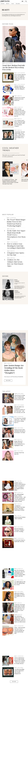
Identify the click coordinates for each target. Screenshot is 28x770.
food (12, 3)
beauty (7, 3)
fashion (2, 3)
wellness (18, 3)
